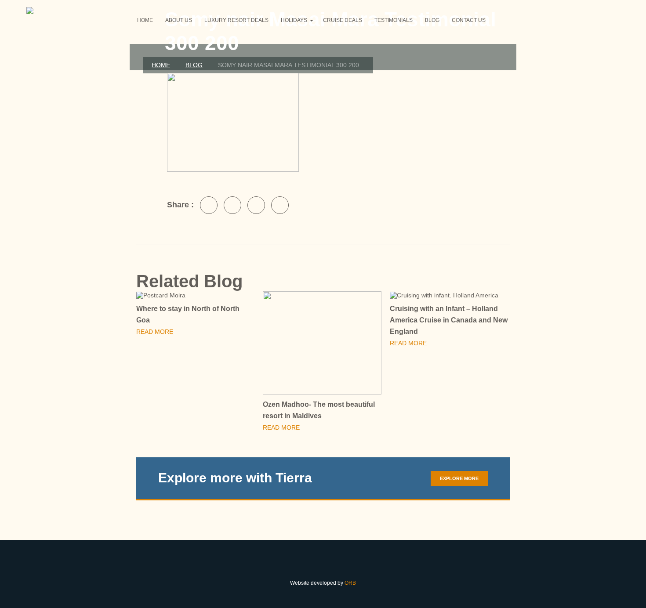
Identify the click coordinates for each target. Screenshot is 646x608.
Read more (155, 331)
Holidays (294, 20)
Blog (432, 20)
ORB (350, 583)
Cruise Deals (342, 20)
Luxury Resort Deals (236, 20)
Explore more (459, 478)
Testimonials (393, 20)
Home (145, 20)
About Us (178, 20)
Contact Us (469, 20)
